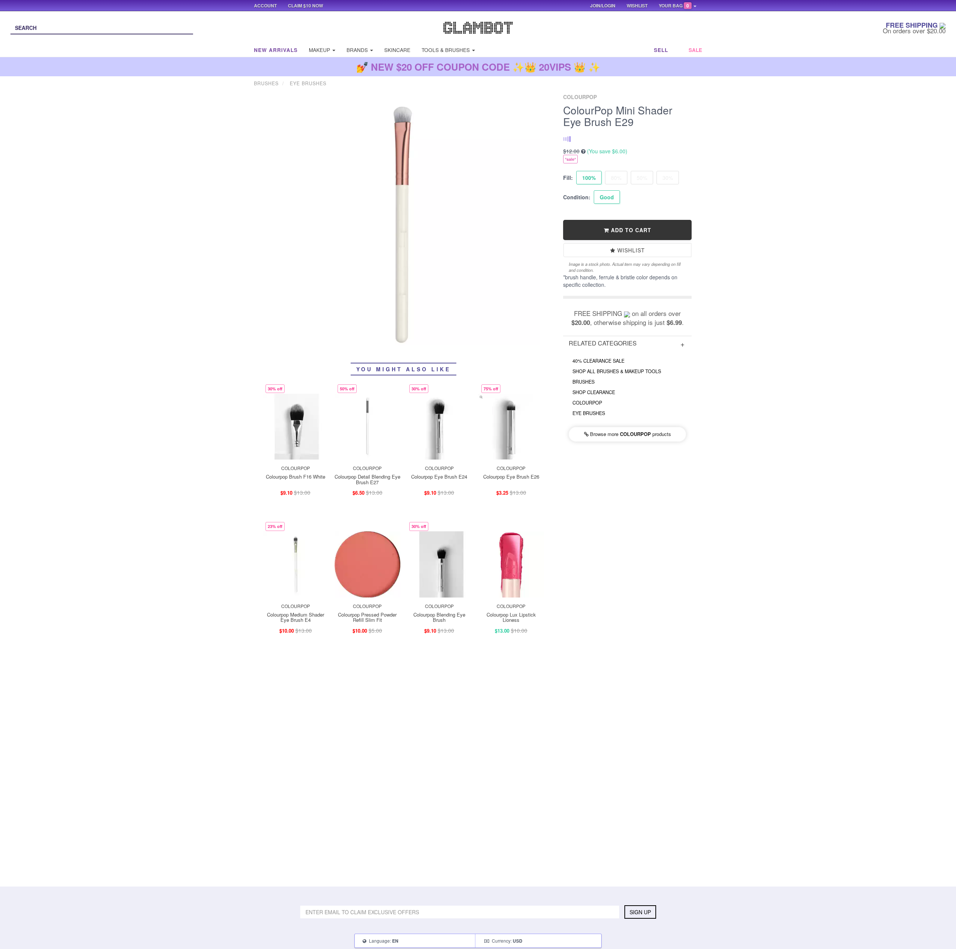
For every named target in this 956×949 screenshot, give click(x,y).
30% (667, 177)
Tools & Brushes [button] (446, 49)
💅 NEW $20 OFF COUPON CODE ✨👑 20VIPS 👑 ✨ (478, 67)
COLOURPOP (587, 402)
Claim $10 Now (305, 5)
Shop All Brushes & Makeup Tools (616, 371)
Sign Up (640, 912)
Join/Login (602, 5)
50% (642, 177)
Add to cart (630, 230)
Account (265, 5)
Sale (695, 49)
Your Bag (674, 5)
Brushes (583, 381)
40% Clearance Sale (598, 360)
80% (616, 177)
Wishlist (630, 250)
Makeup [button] (320, 49)
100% (589, 177)
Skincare (397, 49)
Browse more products (630, 433)
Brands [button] (358, 49)
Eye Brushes (588, 413)
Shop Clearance (593, 392)
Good (607, 197)
